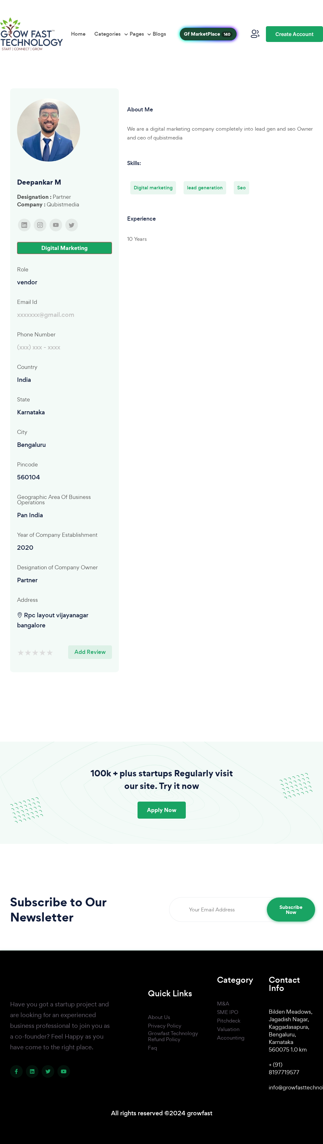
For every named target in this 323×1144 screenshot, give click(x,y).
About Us (159, 1017)
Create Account (294, 34)
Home (78, 34)
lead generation (205, 187)
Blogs (159, 34)
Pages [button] (137, 34)
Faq (152, 1048)
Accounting (230, 1038)
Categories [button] (107, 34)
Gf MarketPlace (207, 33)
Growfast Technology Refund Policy (173, 1036)
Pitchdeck (228, 1021)
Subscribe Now (290, 910)
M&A (223, 1004)
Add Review (90, 652)
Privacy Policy (164, 1026)
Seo (241, 187)
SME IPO (227, 1012)
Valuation (228, 1029)
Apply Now (161, 810)
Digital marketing (153, 187)
